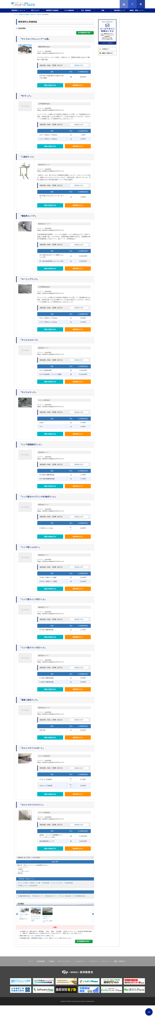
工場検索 (51, 961)
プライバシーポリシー (64, 961)
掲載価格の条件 (39, 935)
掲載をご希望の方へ (120, 961)
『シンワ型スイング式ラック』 (33, 599)
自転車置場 (69, 883)
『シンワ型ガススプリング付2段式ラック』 (38, 497)
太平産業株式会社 (44, 104)
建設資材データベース (18, 10)
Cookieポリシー (80, 961)
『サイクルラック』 (28, 392)
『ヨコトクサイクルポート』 (32, 748)
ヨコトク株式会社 (44, 400)
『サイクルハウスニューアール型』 (35, 39)
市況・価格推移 (86, 10)
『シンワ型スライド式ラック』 (33, 648)
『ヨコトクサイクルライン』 (32, 805)
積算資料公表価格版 (52, 10)
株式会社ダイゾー (44, 164)
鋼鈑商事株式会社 (44, 47)
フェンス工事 (23, 883)
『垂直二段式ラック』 (29, 700)
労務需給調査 (41, 961)
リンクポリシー (93, 961)
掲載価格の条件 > (79, 65)
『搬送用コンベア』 (28, 216)
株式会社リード (43, 348)
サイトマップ (106, 961)
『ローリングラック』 (29, 279)
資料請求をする (78, 85)
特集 (102, 10)
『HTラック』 (26, 96)
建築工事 (33, 14)
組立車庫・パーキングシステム (53, 883)
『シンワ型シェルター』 (30, 547)
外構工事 (39, 14)
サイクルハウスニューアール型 (35, 918)
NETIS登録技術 (69, 10)
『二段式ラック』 (27, 157)
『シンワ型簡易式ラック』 (31, 444)
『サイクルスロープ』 (29, 340)
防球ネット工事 (35, 883)
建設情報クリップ (119, 10)
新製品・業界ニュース (136, 10)
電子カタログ (35, 10)
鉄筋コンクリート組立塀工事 (28, 885)
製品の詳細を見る (50, 85)
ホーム (16, 14)
